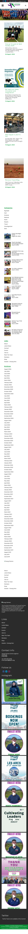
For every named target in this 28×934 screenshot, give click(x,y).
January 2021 (8, 516)
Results (6, 222)
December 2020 (8, 519)
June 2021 (7, 505)
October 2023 (8, 443)
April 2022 (7, 483)
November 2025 (8, 389)
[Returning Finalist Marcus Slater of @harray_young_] (14, 845)
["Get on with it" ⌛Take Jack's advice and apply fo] (14, 819)
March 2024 (7, 431)
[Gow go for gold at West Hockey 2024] (14, 32)
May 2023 (7, 454)
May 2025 (7, 400)
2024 (9, 17)
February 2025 (8, 407)
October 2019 (8, 548)
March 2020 (7, 536)
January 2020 (8, 541)
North (5, 219)
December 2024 (8, 411)
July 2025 (7, 396)
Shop (5, 359)
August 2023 (7, 447)
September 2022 (8, 472)
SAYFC (7, 925)
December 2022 (8, 465)
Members (6, 357)
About (6, 343)
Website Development (16, 928)
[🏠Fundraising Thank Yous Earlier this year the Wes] (14, 870)
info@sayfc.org (21, 1)
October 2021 (8, 496)
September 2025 (8, 393)
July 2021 (6, 503)
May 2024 (7, 427)
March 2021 (7, 512)
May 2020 (7, 532)
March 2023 (7, 458)
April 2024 (7, 429)
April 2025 (7, 402)
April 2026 (7, 378)
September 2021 (8, 498)
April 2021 (7, 510)
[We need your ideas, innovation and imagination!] (14, 77)
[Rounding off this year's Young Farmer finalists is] (14, 742)
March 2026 (7, 380)
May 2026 (7, 376)
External (6, 215)
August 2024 (7, 420)
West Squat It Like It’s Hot (13, 135)
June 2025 (7, 398)
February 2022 (8, 487)
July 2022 (7, 476)
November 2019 (8, 545)
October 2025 (8, 391)
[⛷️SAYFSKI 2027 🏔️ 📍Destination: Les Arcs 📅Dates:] (14, 768)
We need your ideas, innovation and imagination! (12, 91)
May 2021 (6, 507)
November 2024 (8, 414)
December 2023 (8, 438)
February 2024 (8, 434)
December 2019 (8, 543)
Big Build (6, 210)
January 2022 (8, 489)
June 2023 (7, 452)
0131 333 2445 (13, 1)
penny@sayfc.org (10, 660)
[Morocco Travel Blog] (14, 168)
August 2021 (7, 501)
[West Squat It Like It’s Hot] (14, 123)
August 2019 (7, 552)
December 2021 (8, 492)
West (5, 228)
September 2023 (8, 445)
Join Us (6, 352)
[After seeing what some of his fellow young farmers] (14, 793)
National (6, 217)
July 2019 (6, 554)
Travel (6, 224)
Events (6, 350)
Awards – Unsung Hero (10, 361)
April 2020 (7, 534)
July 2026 (7, 371)
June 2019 (7, 556)
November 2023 (8, 440)
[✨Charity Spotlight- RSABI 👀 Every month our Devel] (14, 691)
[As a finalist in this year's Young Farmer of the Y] (14, 896)
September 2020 (8, 525)
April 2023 (7, 456)
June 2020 (7, 530)
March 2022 (7, 485)
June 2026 (7, 373)
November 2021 (8, 494)
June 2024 (7, 425)
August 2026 (7, 369)
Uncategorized (8, 226)
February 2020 (8, 539)
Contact (6, 348)
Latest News (7, 346)
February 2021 (8, 514)
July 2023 (7, 449)
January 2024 (8, 436)
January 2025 (8, 409)
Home (5, 17)
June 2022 (7, 478)
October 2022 (8, 469)
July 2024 (7, 422)
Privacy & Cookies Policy (6, 928)
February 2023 (8, 460)
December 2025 (8, 387)
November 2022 (8, 467)
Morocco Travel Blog (12, 180)
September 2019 (8, 550)
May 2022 (7, 481)
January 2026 (8, 385)
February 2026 (8, 382)
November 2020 (8, 521)
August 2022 (7, 474)
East (5, 213)
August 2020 (7, 527)
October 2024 (8, 416)
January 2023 (8, 463)
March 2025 (7, 405)
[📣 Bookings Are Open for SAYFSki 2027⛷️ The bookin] (14, 717)
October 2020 (8, 523)
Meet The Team (8, 355)
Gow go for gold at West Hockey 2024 (13, 45)
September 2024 (8, 418)
